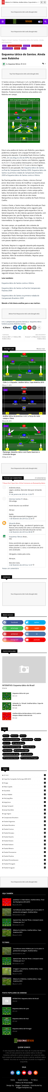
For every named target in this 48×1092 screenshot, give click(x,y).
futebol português (24, 864)
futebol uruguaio (24, 868)
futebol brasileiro (25, 825)
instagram (14, 640)
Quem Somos (23, 1080)
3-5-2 (38, 739)
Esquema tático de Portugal (22, 1029)
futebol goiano (24, 841)
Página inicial (7, 40)
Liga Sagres (24, 814)
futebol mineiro (25, 848)
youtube (37, 640)
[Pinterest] (29, 328)
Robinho (17, 48)
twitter (36, 622)
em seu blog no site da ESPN (18, 158)
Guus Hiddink (24, 794)
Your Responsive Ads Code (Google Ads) (24, 594)
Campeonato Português (30, 758)
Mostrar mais (41, 349)
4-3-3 (23, 736)
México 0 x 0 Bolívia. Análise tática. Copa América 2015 (23, 2)
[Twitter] (20, 328)
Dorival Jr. (27, 46)
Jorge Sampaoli (24, 806)
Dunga (24, 783)
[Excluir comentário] (33, 494)
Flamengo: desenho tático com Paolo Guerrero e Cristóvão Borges (21, 453)
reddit (36, 628)
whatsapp (14, 628)
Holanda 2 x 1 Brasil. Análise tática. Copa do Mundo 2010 (28, 704)
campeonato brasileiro (12, 739)
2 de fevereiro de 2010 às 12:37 (21, 565)
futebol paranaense (24, 852)
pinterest (14, 634)
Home (12, 1080)
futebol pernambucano (24, 860)
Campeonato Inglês (22, 750)
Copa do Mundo (19, 743)
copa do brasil (27, 754)
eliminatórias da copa (12, 754)
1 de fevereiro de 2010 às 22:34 (21, 519)
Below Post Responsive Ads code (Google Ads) (24, 314)
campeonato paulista (14, 46)
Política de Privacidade (24, 1083)
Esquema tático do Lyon (21, 693)
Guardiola (25, 791)
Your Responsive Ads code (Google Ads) (24, 12)
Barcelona (8, 750)
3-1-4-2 (25, 775)
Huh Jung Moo (24, 798)
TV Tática (34, 1080)
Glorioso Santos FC (16, 499)
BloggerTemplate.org (24, 1087)
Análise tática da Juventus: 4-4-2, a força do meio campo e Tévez (21, 417)
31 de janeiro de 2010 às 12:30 (20, 494)
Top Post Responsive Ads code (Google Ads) (24, 74)
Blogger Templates (22, 1085)
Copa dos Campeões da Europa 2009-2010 (25, 779)
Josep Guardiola (24, 810)
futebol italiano (25, 844)
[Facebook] (15, 328)
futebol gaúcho (25, 837)
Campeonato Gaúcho (11, 758)
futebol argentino (24, 821)
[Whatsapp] (25, 328)
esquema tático (36, 46)
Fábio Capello (24, 787)
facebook (14, 622)
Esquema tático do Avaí (21, 1019)
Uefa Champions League (12, 747)
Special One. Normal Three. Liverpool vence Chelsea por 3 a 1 (28, 921)
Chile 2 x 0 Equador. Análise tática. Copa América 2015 (23, 382)
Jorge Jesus (24, 802)
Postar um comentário (10, 568)
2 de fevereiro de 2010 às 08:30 (21, 532)
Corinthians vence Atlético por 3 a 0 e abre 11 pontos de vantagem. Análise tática (28, 911)
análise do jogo (29, 747)
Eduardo (12, 523)
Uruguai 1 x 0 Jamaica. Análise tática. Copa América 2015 (28, 970)
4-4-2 (4, 46)
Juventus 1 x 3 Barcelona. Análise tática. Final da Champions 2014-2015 (28, 901)
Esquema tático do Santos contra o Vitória (23, 175)
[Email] (34, 328)
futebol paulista (7, 48)
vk (37, 634)
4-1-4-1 (7, 743)
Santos (15, 40)
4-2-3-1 (15, 736)
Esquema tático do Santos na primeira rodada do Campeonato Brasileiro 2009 (24, 172)
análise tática (28, 739)
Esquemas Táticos (15, 537)
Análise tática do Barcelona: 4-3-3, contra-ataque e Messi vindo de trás (27, 714)
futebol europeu (25, 833)
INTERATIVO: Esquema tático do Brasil (18, 685)
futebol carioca (25, 829)
